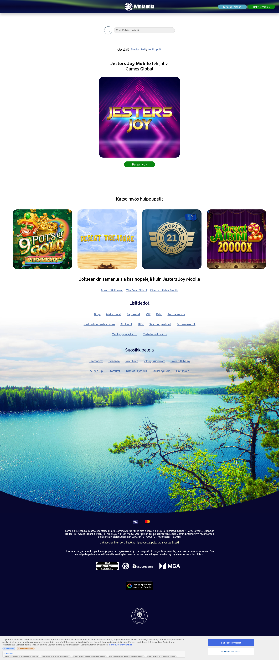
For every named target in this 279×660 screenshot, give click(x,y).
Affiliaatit (126, 324)
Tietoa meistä (176, 314)
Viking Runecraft (154, 361)
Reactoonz (96, 361)
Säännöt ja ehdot (160, 324)
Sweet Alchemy (180, 361)
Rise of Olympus (136, 371)
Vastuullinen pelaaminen (99, 324)
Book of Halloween (112, 290)
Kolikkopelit (154, 49)
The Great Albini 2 (136, 290)
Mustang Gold (161, 371)
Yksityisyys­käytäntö (124, 334)
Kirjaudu (232, 6)
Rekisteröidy (260, 6)
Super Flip (96, 371)
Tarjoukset (133, 314)
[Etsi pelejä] (108, 30)
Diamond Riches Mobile (164, 290)
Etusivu (135, 49)
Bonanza (114, 361)
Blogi (97, 314)
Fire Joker (182, 371)
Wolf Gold (131, 361)
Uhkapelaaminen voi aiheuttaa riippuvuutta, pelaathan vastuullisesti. (139, 542)
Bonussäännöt (186, 324)
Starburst (114, 371)
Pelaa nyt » (139, 164)
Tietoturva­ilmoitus (155, 334)
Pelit (143, 49)
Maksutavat (113, 314)
